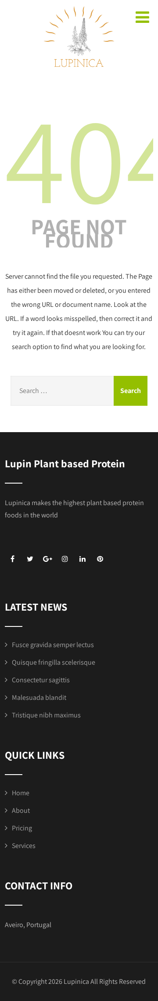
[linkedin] (82, 559)
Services (24, 845)
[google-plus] (47, 559)
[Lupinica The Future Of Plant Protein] (79, 76)
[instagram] (65, 559)
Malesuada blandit (39, 697)
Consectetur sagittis (41, 679)
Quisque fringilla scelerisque (53, 662)
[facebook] (12, 559)
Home (20, 792)
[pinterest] (100, 559)
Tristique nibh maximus (46, 715)
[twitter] (30, 559)
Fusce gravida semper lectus (53, 644)
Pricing (22, 828)
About (21, 810)
